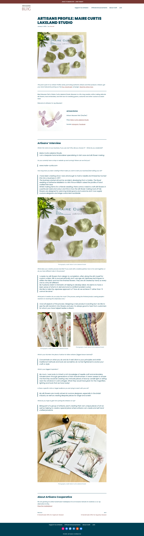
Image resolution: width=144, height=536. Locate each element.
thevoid (52, 26)
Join (120, 8)
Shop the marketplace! (45, 506)
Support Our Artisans (55, 525)
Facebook (82, 124)
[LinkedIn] (73, 528)
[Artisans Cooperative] (26, 8)
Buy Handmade (67, 87)
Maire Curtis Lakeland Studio (79, 120)
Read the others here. (86, 87)
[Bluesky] (81, 528)
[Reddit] (77, 528)
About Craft (113, 8)
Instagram (75, 124)
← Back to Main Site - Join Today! (72, 1)
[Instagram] (63, 528)
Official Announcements (99, 8)
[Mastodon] (70, 528)
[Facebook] (66, 528)
